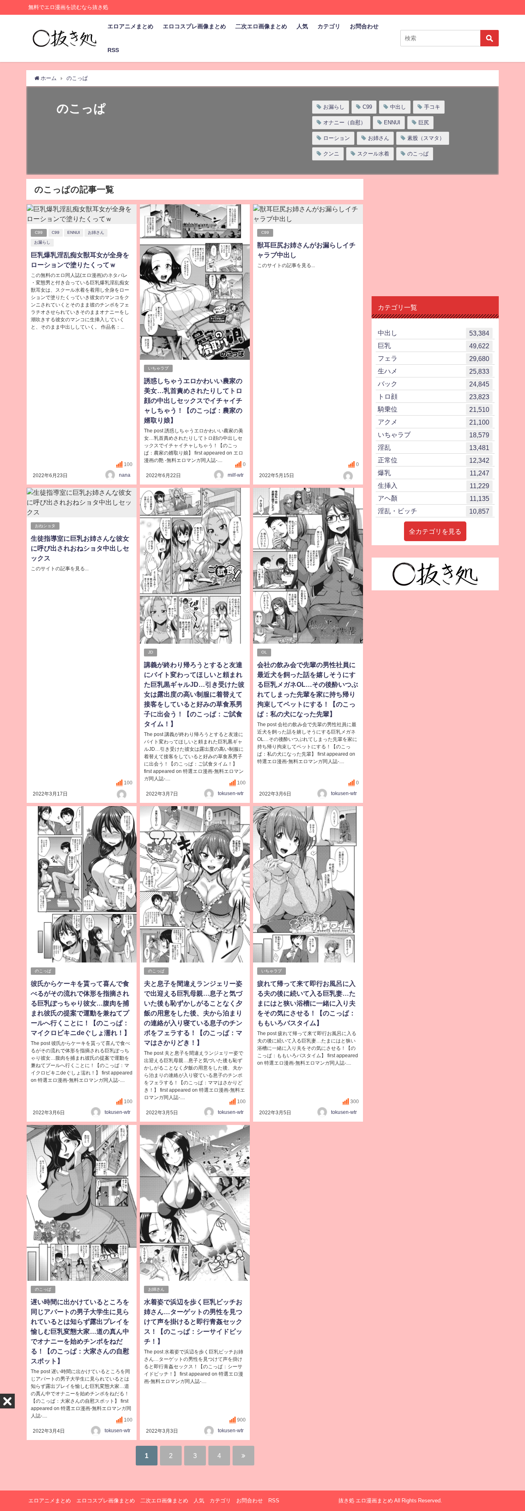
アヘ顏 (433, 498)
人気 (302, 26)
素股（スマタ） (426, 138)
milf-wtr (236, 475)
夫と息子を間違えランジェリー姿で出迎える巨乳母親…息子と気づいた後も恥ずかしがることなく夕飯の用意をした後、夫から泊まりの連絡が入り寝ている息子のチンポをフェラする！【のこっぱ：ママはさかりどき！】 (193, 1013)
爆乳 (433, 472)
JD (150, 652)
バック (433, 383)
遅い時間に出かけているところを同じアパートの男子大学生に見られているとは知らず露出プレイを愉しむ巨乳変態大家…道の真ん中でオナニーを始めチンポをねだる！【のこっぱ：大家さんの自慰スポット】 (80, 1331)
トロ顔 (433, 396)
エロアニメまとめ (130, 26)
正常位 (433, 460)
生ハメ (433, 371)
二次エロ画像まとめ (261, 26)
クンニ (331, 153)
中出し (398, 107)
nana (124, 475)
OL (264, 652)
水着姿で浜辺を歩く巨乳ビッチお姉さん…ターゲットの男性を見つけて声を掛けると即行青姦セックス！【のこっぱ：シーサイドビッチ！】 (193, 1321)
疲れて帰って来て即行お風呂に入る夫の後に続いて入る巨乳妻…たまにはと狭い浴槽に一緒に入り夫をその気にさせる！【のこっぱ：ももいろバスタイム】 (306, 1003)
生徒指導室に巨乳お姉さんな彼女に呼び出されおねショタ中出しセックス (80, 548)
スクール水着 (373, 153)
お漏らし (334, 107)
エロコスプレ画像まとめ (194, 26)
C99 (367, 107)
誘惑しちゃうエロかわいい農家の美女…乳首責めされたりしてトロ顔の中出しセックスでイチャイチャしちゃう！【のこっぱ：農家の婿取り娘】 (193, 400)
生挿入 (433, 485)
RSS (113, 50)
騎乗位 (433, 409)
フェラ (433, 358)
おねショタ (45, 526)
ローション (336, 138)
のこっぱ (418, 153)
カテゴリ (328, 26)
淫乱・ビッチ (433, 510)
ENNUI (392, 122)
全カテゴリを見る (435, 531)
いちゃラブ (158, 368)
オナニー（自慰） (344, 122)
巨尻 (423, 122)
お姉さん (378, 138)
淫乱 (433, 447)
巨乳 (433, 345)
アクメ (433, 421)
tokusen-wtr (231, 793)
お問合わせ (364, 26)
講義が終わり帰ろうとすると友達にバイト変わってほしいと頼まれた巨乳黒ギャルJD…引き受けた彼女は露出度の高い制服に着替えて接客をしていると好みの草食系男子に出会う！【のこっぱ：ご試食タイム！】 (194, 694)
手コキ (432, 107)
